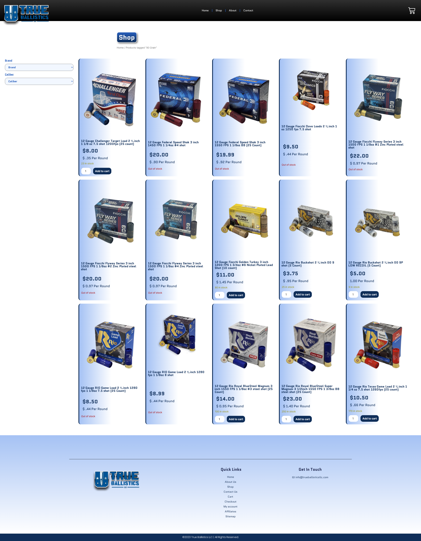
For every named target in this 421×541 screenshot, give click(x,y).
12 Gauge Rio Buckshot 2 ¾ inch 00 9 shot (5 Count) (307, 264)
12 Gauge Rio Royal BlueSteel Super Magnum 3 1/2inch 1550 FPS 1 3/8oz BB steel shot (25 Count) (310, 389)
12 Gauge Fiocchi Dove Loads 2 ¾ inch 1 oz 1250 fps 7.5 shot (309, 127)
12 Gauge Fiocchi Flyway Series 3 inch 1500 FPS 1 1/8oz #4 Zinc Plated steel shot (175, 266)
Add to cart (102, 171)
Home (205, 10)
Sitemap (230, 516)
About (232, 10)
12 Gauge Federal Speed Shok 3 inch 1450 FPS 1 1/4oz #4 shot (173, 143)
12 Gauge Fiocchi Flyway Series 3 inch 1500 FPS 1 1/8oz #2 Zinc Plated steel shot (108, 266)
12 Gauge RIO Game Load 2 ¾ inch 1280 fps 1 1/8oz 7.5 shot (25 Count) (109, 389)
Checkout (230, 501)
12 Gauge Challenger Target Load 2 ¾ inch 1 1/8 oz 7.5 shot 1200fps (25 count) (110, 142)
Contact (248, 10)
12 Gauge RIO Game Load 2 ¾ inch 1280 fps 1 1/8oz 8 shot (176, 373)
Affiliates (230, 511)
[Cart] (411, 10)
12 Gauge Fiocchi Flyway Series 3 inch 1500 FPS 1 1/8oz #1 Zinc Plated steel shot (375, 144)
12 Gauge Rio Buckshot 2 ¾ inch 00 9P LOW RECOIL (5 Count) (375, 264)
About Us (230, 482)
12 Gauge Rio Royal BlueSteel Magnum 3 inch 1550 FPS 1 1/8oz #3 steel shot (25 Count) (244, 389)
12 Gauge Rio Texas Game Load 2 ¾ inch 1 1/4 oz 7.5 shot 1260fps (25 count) (377, 388)
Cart (230, 496)
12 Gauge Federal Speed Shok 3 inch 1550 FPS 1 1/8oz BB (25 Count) (240, 143)
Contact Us (230, 491)
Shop (219, 10)
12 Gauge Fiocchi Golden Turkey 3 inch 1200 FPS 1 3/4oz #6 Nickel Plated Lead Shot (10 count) (244, 265)
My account (230, 506)
